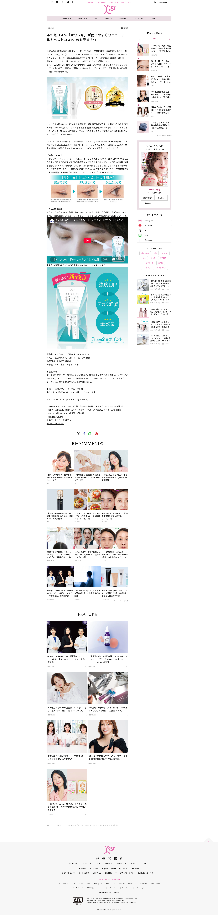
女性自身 (122, 884)
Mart (88, 884)
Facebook (148, 240)
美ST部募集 (163, 2)
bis (101, 884)
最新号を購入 (147, 198)
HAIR (96, 19)
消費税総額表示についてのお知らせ (109, 892)
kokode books (127, 888)
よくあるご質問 (84, 873)
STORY (81, 884)
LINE (147, 235)
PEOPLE (108, 19)
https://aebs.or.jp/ (131, 902)
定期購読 (148, 203)
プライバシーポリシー (127, 873)
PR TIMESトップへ (55, 423)
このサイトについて (68, 873)
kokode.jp (101, 888)
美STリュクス (126, 2)
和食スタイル (110, 884)
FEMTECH (123, 19)
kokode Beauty (114, 888)
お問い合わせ (97, 873)
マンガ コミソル (78, 888)
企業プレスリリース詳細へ (59, 420)
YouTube (148, 225)
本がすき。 (91, 888)
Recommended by (118, 601)
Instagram (149, 220)
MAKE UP (82, 19)
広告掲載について (111, 873)
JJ (59, 884)
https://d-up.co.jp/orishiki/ (75, 399)
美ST (95, 884)
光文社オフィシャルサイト (147, 873)
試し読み (161, 198)
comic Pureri (155, 884)
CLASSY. (66, 884)
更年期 (113, 869)
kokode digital (140, 888)
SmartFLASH (132, 884)
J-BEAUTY (90, 2)
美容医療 (105, 869)
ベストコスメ (113, 2)
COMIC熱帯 (143, 884)
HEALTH (139, 19)
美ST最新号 (102, 2)
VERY (73, 884)
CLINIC (153, 19)
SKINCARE (66, 19)
